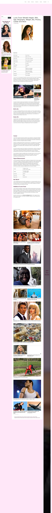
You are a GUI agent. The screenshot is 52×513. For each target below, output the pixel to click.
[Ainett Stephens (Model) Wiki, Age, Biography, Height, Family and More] (6, 47)
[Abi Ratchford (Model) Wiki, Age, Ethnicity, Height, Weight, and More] (6, 30)
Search (9, 17)
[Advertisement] (23, 9)
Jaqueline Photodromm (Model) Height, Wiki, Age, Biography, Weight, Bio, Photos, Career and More (27, 417)
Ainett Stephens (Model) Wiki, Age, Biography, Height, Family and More (6, 55)
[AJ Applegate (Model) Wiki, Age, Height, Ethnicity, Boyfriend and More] (6, 63)
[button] (48, 2)
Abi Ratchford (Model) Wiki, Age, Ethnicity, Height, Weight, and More (6, 38)
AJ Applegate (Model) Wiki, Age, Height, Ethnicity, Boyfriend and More (5, 71)
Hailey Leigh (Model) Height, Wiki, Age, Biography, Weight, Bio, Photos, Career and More (25, 416)
